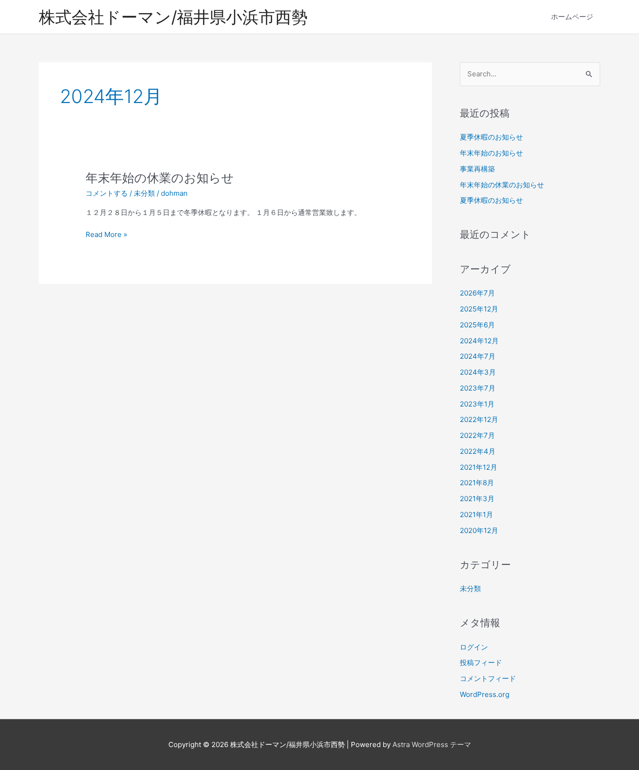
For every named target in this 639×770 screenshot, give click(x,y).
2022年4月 (477, 451)
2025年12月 (479, 308)
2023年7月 (477, 388)
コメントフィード (488, 678)
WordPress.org (484, 694)
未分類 (144, 193)
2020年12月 (479, 530)
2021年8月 (477, 482)
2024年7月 (477, 356)
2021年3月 (477, 498)
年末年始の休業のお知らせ (160, 177)
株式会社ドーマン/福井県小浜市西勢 (173, 17)
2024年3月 (478, 372)
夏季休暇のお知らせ (491, 137)
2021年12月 (478, 467)
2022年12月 (479, 419)
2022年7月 (477, 435)
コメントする (107, 193)
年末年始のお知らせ (491, 152)
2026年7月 (477, 293)
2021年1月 (476, 514)
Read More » (106, 235)
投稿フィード (481, 662)
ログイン (474, 647)
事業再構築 (477, 168)
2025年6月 (477, 324)
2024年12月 (479, 340)
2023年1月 (477, 404)
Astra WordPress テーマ (431, 744)
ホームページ (572, 16)
